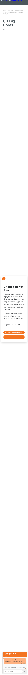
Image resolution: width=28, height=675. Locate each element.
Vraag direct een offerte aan (15, 332)
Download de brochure (15, 337)
